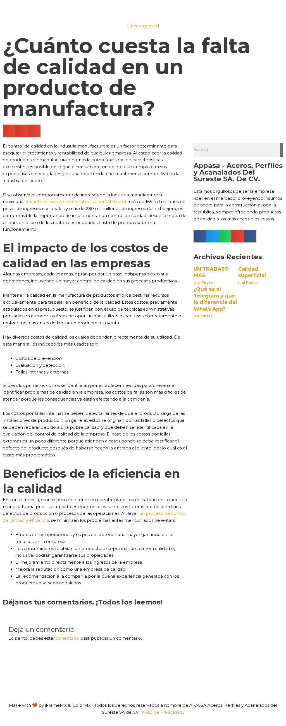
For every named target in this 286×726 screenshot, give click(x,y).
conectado (67, 638)
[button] (9, 131)
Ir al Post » (203, 282)
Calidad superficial (252, 272)
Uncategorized (143, 25)
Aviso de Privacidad (162, 712)
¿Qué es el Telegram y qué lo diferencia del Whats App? (215, 299)
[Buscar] (281, 150)
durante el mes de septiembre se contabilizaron (76, 201)
